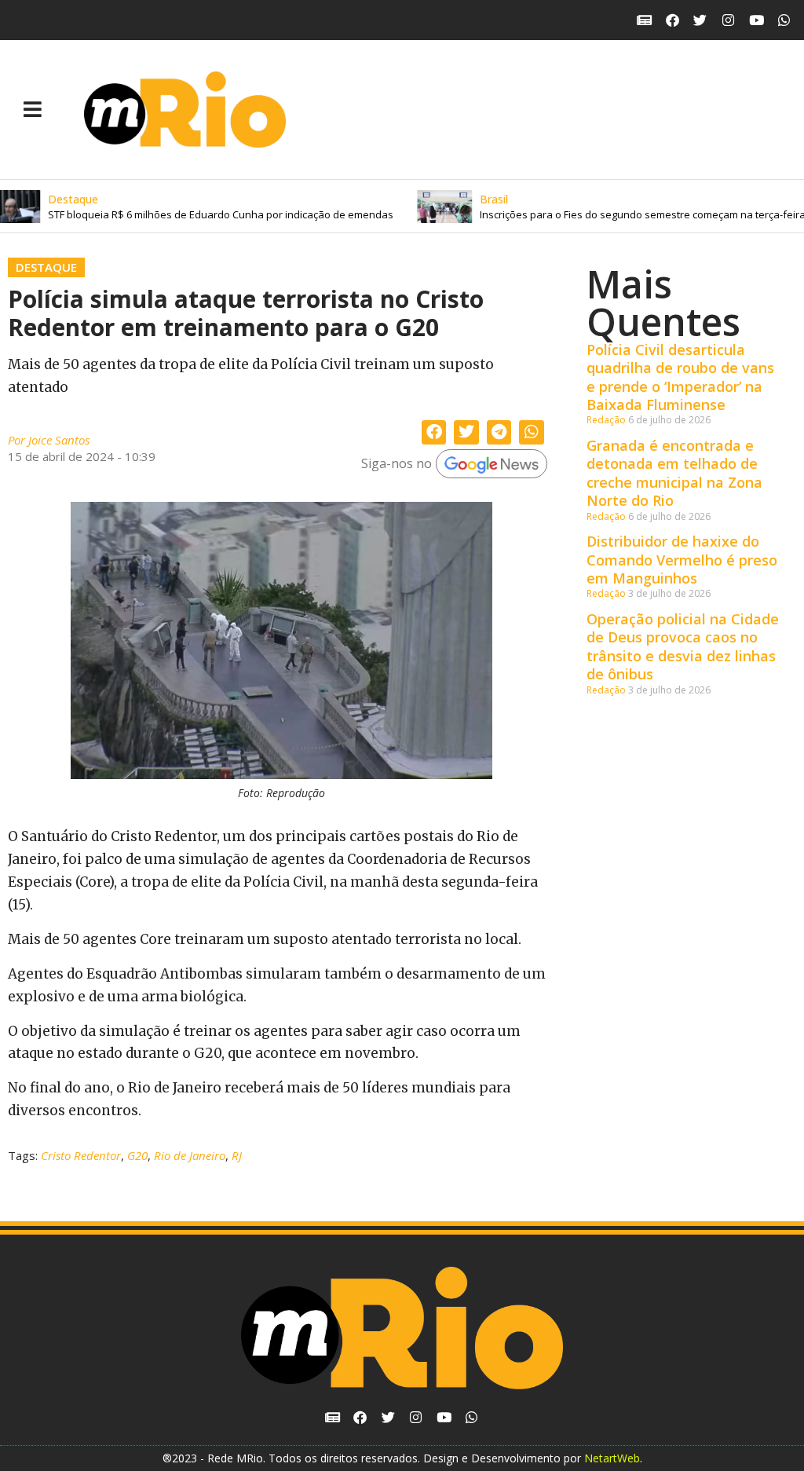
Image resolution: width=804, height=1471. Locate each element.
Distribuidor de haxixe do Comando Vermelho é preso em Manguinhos (682, 559)
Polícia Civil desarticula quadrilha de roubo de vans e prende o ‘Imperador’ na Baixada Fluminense (680, 377)
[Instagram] (728, 20)
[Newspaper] (644, 20)
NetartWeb (612, 1458)
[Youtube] (756, 20)
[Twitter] (701, 20)
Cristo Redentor (81, 1155)
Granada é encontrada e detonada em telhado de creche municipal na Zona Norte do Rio (674, 473)
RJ (237, 1155)
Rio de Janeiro (189, 1155)
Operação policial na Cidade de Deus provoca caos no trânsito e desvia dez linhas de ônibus (683, 646)
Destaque (46, 267)
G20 (137, 1155)
